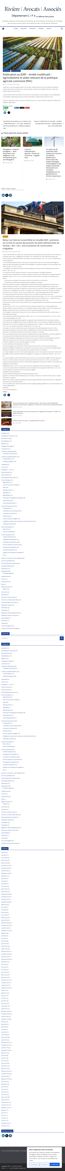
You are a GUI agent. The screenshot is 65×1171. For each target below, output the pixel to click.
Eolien (4, 487)
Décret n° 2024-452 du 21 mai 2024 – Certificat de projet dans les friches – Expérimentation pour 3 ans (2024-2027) (48, 123)
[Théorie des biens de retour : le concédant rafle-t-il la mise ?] (6, 421)
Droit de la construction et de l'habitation (11, 558)
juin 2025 (3, 878)
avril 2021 (3, 1001)
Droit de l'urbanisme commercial (11, 544)
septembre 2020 (5, 1019)
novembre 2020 (5, 1014)
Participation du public (8, 524)
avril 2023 (3, 941)
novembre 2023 (5, 925)
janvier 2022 (4, 977)
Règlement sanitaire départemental (10, 613)
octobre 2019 (4, 1047)
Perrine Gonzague (15, 84)
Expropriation (4, 571)
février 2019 (4, 1066)
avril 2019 (3, 1060)
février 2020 (4, 1037)
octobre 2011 (4, 1126)
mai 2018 (3, 1089)
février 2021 (4, 1006)
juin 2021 (3, 995)
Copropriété (4, 464)
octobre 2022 (4, 956)
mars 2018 (4, 1094)
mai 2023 (3, 938)
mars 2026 (4, 857)
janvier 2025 (4, 891)
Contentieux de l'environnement (11, 511)
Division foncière (5, 472)
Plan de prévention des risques (9, 602)
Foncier (3, 579)
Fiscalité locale (5, 576)
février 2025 (4, 889)
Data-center (6, 529)
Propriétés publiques (8, 461)
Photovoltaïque (7, 500)
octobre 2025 (4, 870)
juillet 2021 (4, 993)
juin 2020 (3, 1027)
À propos (41, 28)
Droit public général (6, 566)
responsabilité (4, 618)
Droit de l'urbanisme (6, 534)
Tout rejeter (44, 1164)
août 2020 (3, 1021)
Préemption (4, 607)
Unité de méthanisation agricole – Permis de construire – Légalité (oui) (31, 153)
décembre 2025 (5, 865)
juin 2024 (3, 907)
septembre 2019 (5, 1050)
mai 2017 (3, 1115)
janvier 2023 (4, 949)
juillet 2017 (4, 1110)
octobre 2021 (4, 985)
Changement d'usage (6, 446)
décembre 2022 (5, 951)
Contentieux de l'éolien (9, 513)
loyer (2, 584)
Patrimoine (4, 594)
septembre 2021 (5, 988)
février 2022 (4, 975)
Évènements (4, 568)
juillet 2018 (4, 1084)
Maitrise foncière (5, 587)
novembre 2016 (5, 1123)
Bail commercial (5, 438)
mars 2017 (4, 1120)
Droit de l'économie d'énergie (10, 485)
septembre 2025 (5, 873)
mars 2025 (4, 886)
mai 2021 (3, 998)
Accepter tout (54, 1164)
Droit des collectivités (6, 561)
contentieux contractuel (9, 453)
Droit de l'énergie (16, 70)
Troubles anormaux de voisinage (9, 628)
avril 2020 (3, 1032)
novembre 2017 (5, 1105)
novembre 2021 (5, 982)
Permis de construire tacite (8, 597)
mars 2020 (4, 1034)
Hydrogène (5, 492)
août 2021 (3, 990)
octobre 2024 (4, 899)
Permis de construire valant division (10, 600)
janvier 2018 (4, 1099)
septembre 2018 (5, 1079)
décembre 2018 (5, 1071)
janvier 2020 (4, 1040)
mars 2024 (4, 915)
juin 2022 (3, 964)
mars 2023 (4, 943)
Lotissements (4, 581)
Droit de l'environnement (7, 506)
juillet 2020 (4, 1024)
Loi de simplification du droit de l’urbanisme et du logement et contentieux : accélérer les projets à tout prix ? (37, 412)
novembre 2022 (5, 954)
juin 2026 (3, 852)
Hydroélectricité (7, 490)
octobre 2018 (4, 1076)
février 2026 (4, 860)
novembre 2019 (5, 1045)
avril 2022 (3, 969)
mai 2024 (3, 910)
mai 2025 (3, 881)
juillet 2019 (4, 1053)
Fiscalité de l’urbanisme (9, 550)
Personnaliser (34, 1164)
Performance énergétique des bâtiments (13, 498)
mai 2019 (3, 1058)
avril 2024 (3, 912)
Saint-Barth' (4, 620)
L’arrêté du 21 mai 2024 (9, 87)
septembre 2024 (5, 902)
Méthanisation (6, 495)
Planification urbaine (6, 605)
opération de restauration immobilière (12, 552)
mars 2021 (4, 1003)
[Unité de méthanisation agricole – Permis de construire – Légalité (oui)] (32, 138)
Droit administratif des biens (8, 477)
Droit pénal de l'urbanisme (9, 547)
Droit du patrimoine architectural (9, 563)
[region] (44, 1157)
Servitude (3, 623)
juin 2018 (3, 1086)
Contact (48, 28)
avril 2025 (3, 883)
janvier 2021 (4, 1008)
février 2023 (4, 946)
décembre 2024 (5, 894)
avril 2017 (3, 1118)
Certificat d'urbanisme (8, 537)
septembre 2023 (5, 930)
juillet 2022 (4, 962)
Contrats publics (7, 459)
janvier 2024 (4, 920)
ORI (4, 555)
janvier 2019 (4, 1068)
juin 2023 (3, 936)
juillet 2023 (4, 933)
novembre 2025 (5, 868)
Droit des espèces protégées (10, 518)
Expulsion (5, 589)
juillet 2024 (4, 904)
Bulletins (24, 28)
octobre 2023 (4, 928)
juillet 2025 (4, 876)
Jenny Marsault (17, 251)
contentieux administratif (7, 451)
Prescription (4, 610)
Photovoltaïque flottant (9, 503)
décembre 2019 (5, 1042)
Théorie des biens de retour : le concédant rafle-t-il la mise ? (29, 420)
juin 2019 (3, 1055)
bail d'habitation (5, 441)
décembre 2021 (5, 980)
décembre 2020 (5, 1011)
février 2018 (4, 1097)
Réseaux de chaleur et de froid (9, 615)
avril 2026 (3, 855)
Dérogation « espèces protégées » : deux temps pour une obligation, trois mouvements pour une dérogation (11, 154)
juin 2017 (3, 1113)
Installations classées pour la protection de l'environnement (18, 521)
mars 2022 (4, 972)
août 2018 (3, 1081)
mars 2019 (4, 1063)
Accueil (16, 28)
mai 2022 (3, 967)
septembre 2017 (5, 1107)
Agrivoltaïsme (6, 70)
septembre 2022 (5, 959)
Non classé (4, 592)
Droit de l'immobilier (6, 527)
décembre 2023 (5, 923)
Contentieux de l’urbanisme (10, 542)
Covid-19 (3, 467)
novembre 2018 (5, 1073)
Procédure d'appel (7, 573)
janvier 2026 (4, 863)
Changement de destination (10, 539)
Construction (4, 449)
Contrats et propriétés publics (8, 456)
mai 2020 (3, 1029)
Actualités (32, 28)
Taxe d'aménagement (7, 626)
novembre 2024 (5, 896)
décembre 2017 (5, 1102)
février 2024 (4, 917)
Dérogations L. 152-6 (6, 469)
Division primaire (5, 475)
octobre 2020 (4, 1016)
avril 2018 (3, 1092)
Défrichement (6, 516)
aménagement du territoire (8, 436)
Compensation (6, 508)
